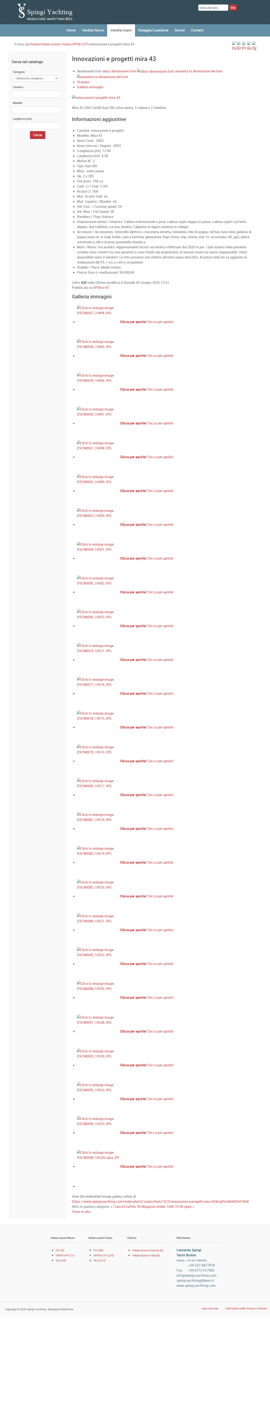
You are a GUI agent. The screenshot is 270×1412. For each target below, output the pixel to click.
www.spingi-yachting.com (196, 1285)
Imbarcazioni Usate (55, 44)
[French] (244, 46)
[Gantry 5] (45, 12)
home (34, 44)
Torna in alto (81, 1211)
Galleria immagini (90, 87)
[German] (249, 46)
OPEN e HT (80, 44)
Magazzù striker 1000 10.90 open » (168, 1206)
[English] (239, 46)
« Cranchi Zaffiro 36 (126, 1206)
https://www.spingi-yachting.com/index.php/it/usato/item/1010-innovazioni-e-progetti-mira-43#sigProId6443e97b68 (160, 1201)
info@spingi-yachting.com (196, 1275)
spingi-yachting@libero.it (195, 1280)
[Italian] (234, 46)
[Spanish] (254, 46)
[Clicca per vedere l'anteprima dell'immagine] (135, 97)
